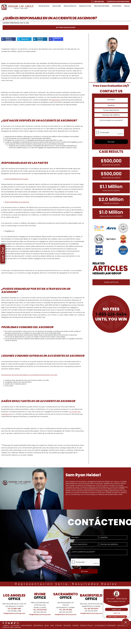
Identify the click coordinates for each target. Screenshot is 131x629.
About (6, 625)
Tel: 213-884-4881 (14, 608)
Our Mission (26, 625)
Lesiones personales (11, 23)
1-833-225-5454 (111, 314)
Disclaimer (122, 625)
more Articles (111, 282)
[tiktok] (15, 623)
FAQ (52, 625)
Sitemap (58, 625)
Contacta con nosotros (118, 1)
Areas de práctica (70, 6)
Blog (46, 625)
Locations (15, 625)
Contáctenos (116, 6)
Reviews (67, 625)
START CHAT (116, 610)
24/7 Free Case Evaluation (65, 27)
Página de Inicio (44, 6)
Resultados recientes (101, 6)
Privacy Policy (86, 625)
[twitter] (12, 623)
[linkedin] (9, 623)
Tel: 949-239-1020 (40, 610)
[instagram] (6, 623)
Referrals (38, 625)
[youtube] (18, 624)
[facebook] (3, 623)
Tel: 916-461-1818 (65, 610)
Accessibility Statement (105, 625)
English (127, 6)
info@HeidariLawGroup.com (14, 613)
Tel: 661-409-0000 (91, 608)
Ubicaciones (56, 6)
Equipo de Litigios (85, 6)
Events (76, 625)
